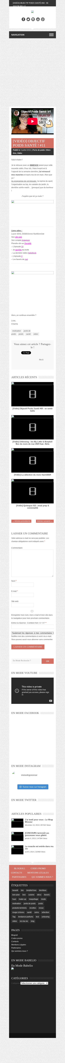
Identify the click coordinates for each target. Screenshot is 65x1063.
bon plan (16, 895)
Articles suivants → (45, 521)
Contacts (16, 873)
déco (39, 895)
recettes (32, 908)
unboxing (45, 917)
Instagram (26, 240)
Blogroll (19, 868)
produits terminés (19, 908)
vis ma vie (24, 921)
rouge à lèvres (18, 912)
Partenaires (19, 877)
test (37, 917)
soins (36, 912)
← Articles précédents (21, 521)
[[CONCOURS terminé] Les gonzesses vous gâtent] (17, 836)
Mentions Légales (38, 873)
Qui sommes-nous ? (42, 877)
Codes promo (38, 868)
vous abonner (33, 639)
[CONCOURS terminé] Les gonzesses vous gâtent (37, 834)
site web (18, 237)
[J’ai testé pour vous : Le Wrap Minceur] (17, 823)
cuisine (31, 895)
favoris (47, 895)
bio (22, 890)
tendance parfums (25, 917)
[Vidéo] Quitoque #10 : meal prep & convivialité (32, 506)
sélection (45, 912)
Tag (13, 917)
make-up (22, 899)
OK (47, 661)
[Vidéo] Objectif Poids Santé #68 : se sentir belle (33, 409)
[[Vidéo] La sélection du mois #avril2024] (32, 460)
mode (43, 899)
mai (26, 259)
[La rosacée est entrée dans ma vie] (17, 849)
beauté (15, 890)
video (36, 334)
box (24, 895)
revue (41, 908)
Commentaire (17, 548)
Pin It (41, 360)
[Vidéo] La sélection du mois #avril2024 (32, 475)
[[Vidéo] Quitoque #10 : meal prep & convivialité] (32, 491)
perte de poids (30, 903)
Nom (13, 581)
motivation (16, 331)
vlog (32, 921)
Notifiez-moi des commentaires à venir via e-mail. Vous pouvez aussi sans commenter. (32, 638)
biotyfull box (31, 890)
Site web (14, 601)
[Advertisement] (32, 72)
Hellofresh (32, 253)
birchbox (42, 890)
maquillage (33, 899)
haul (14, 899)
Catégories (15, 983)
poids (21, 334)
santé (28, 334)
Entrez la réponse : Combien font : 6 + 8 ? (28, 623)
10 (22, 247)
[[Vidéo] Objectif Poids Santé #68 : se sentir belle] (32, 394)
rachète (18, 250)
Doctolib (27, 243)
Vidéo (19, 153)
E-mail (14, 591)
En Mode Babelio (22, 965)
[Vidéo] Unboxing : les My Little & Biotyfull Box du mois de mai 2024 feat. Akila (32, 443)
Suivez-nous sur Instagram (34, 787)
